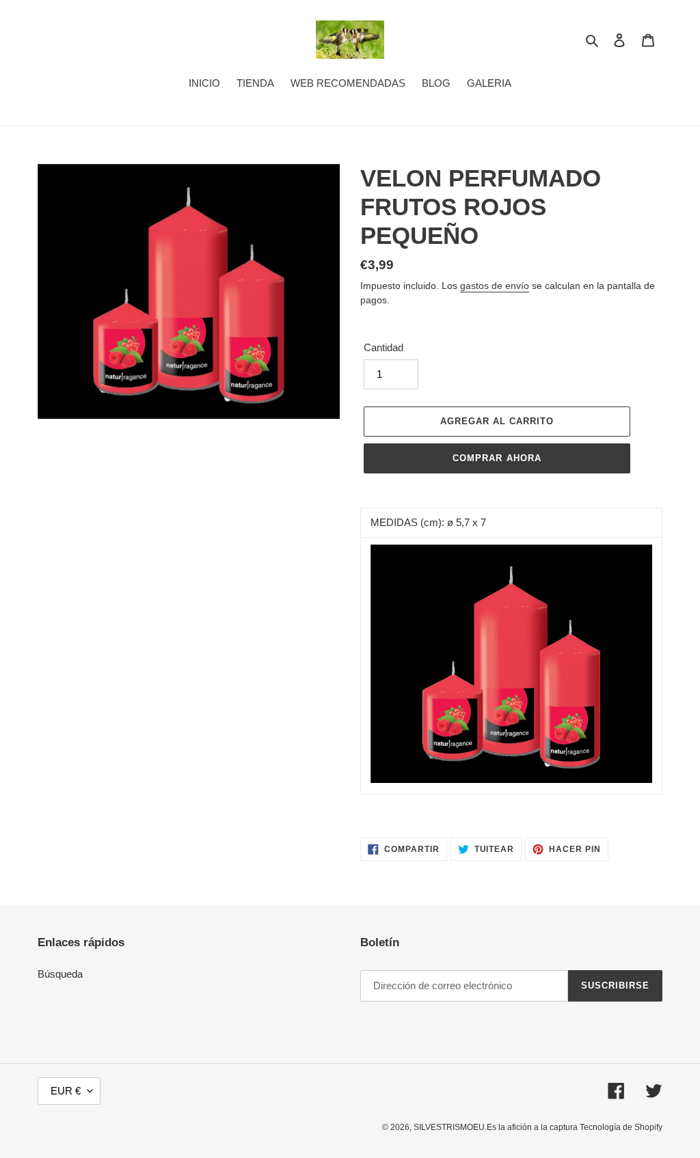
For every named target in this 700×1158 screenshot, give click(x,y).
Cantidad (383, 347)
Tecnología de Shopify (621, 1127)
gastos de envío (494, 285)
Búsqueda (60, 974)
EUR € (66, 1091)
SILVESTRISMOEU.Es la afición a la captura (497, 1127)
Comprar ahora (497, 458)
